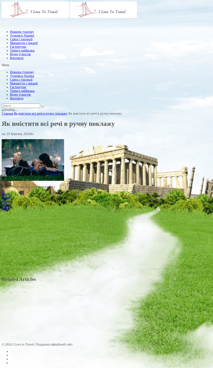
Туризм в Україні (22, 76)
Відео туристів (20, 54)
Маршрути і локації (24, 83)
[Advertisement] (77, 36)
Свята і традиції (21, 79)
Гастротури (18, 46)
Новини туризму (22, 72)
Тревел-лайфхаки (22, 50)
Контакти (17, 58)
